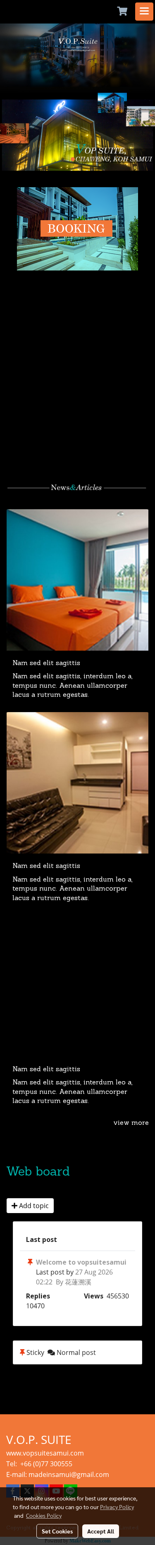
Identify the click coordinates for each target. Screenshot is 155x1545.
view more (131, 1123)
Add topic (33, 1205)
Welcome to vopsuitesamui (81, 1262)
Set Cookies (57, 1531)
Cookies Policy (44, 1515)
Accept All (100, 1531)
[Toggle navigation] (144, 11)
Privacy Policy (117, 1506)
